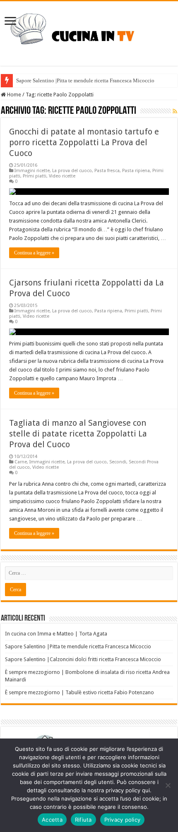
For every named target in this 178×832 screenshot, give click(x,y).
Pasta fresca (107, 170)
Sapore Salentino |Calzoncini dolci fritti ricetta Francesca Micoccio (83, 659)
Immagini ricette (32, 170)
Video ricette (62, 176)
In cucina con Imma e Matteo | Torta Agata (56, 634)
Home (13, 94)
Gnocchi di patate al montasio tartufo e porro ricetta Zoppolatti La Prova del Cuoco (84, 142)
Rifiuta (83, 819)
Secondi (117, 462)
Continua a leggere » (34, 253)
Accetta (52, 819)
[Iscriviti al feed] (175, 111)
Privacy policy (122, 819)
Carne (20, 462)
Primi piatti (34, 176)
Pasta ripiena (136, 170)
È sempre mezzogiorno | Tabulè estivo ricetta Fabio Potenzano (79, 692)
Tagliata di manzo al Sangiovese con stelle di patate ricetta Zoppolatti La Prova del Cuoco (78, 433)
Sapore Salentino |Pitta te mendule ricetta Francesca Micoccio (85, 80)
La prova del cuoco (72, 170)
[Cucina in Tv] (89, 32)
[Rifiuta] (168, 785)
